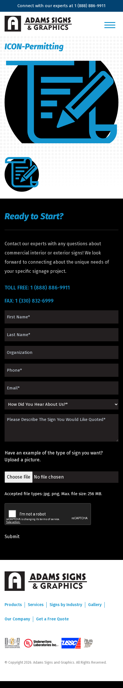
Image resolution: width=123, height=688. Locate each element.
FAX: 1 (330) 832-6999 (29, 301)
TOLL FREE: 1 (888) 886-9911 (37, 288)
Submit (12, 536)
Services (35, 604)
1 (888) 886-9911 (90, 5)
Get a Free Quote (52, 619)
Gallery (95, 604)
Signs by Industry (65, 604)
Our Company (17, 619)
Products (13, 604)
